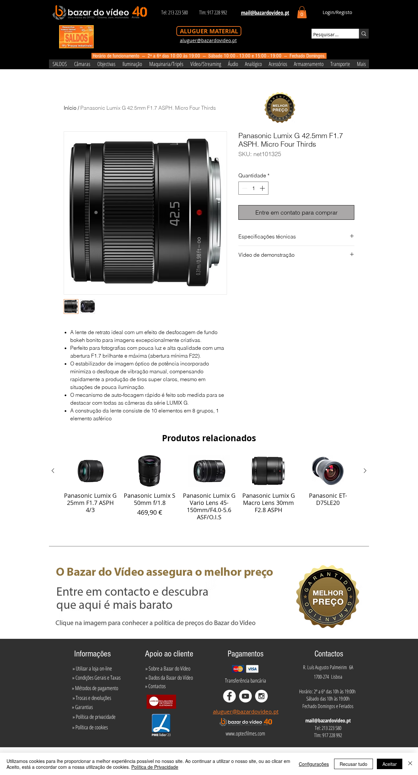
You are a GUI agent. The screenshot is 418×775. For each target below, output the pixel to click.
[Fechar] (410, 764)
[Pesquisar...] (364, 34)
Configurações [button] (314, 764)
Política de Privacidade (154, 767)
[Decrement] (244, 188)
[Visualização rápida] (90, 471)
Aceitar (389, 764)
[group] (209, 488)
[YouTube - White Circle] (245, 696)
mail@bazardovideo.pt (328, 720)
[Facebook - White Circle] (229, 696)
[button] (302, 12)
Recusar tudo (353, 764)
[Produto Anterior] (53, 471)
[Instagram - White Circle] (261, 696)
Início (70, 108)
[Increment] (262, 188)
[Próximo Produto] (365, 471)
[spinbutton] (253, 188)
